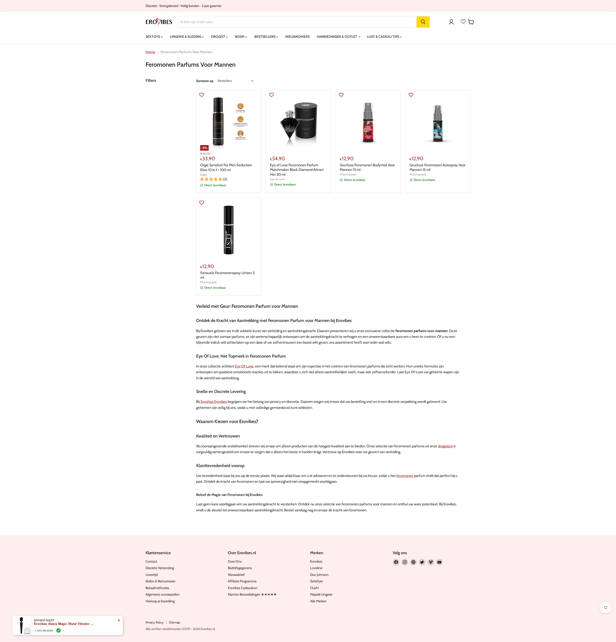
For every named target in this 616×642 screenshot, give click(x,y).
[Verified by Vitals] (58, 630)
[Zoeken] (423, 21)
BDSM (240, 36)
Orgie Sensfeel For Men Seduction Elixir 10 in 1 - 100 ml (226, 167)
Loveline (316, 568)
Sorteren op (204, 81)
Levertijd (152, 574)
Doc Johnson (319, 574)
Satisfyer (316, 581)
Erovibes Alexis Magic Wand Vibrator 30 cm (64, 623)
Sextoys (153, 36)
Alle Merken (318, 601)
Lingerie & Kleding (186, 36)
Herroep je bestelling (160, 601)
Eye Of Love (244, 366)
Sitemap (174, 622)
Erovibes (316, 561)
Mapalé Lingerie (321, 594)
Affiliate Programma (242, 581)
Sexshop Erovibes (213, 401)
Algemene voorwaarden (163, 594)
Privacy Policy (155, 622)
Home (150, 52)
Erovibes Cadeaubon (242, 588)
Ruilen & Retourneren (160, 581)
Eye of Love (277, 179)
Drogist (218, 36)
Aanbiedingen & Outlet (337, 36)
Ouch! (314, 588)
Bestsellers (265, 36)
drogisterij (445, 446)
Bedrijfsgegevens (240, 568)
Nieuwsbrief (236, 574)
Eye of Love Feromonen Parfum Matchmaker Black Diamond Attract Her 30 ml (297, 170)
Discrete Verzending (160, 568)
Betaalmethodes (157, 588)
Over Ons (235, 561)
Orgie (203, 174)
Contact (151, 561)
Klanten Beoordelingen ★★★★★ (252, 594)
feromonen (404, 476)
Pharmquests (348, 174)
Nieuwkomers (297, 36)
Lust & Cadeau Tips (383, 36)
